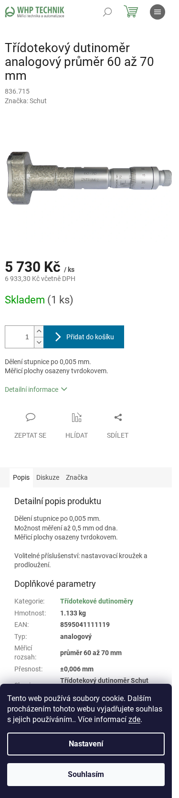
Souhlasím (86, 774)
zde (134, 719)
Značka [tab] (77, 477)
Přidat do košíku (90, 337)
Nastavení (86, 743)
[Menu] (157, 12)
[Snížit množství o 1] (38, 342)
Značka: (26, 101)
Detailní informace (31, 389)
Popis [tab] (21, 477)
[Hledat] (107, 12)
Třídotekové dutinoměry (96, 601)
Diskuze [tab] (47, 477)
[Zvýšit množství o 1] (38, 331)
